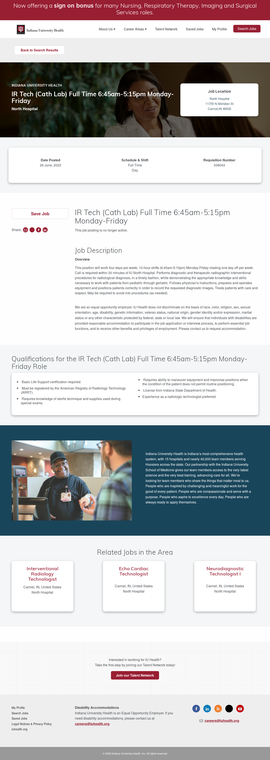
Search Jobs (247, 28)
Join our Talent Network (135, 675)
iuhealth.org (19, 729)
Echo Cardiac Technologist (133, 571)
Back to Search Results (39, 50)
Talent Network (166, 29)
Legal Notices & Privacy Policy (32, 724)
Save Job (40, 213)
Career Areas (134, 29)
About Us (106, 29)
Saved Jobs (195, 29)
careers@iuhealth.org (92, 723)
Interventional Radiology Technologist (42, 574)
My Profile (219, 29)
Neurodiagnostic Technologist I (225, 571)
